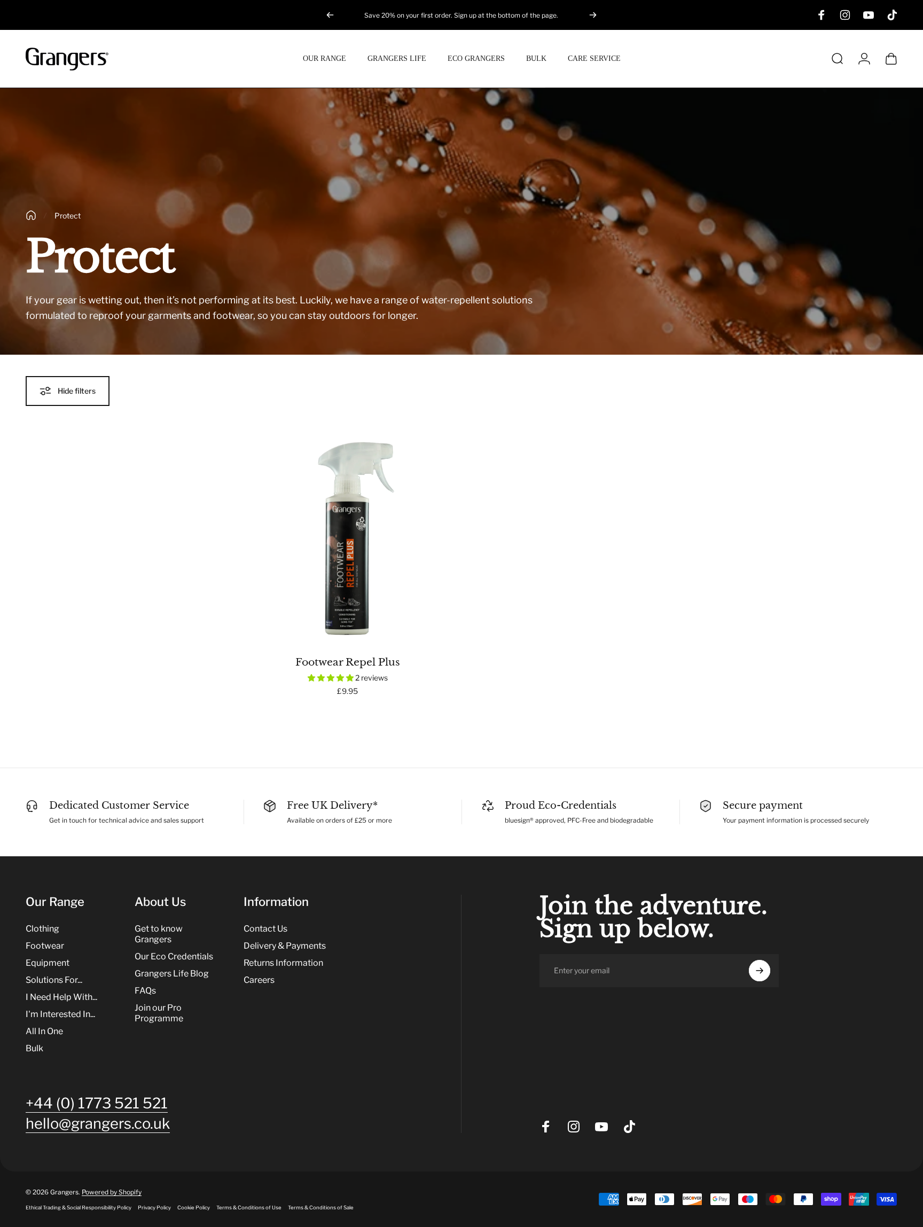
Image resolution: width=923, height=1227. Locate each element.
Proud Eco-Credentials (560, 805)
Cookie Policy (193, 1207)
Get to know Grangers (159, 934)
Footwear (45, 946)
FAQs (145, 991)
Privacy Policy (154, 1207)
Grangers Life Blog (172, 973)
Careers (259, 980)
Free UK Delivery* (332, 805)
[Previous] (330, 15)
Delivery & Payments (285, 946)
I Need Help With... (61, 997)
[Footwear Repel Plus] (348, 538)
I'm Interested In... (60, 1014)
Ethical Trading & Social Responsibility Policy (78, 1207)
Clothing (42, 929)
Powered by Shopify (112, 1192)
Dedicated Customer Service (119, 805)
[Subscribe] (759, 970)
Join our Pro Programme (159, 1013)
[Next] (593, 15)
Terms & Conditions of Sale (321, 1207)
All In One (44, 1031)
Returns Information (283, 963)
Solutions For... (54, 980)
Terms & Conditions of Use (248, 1207)
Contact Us (265, 929)
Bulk (34, 1048)
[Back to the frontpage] (31, 215)
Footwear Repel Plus (347, 661)
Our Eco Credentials (174, 956)
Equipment (47, 963)
